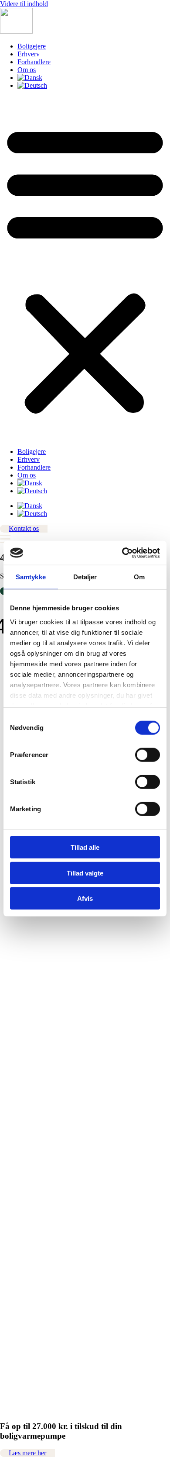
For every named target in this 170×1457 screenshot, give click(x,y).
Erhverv (28, 54)
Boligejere (31, 46)
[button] (85, 269)
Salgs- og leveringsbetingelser (41, 1064)
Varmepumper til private (33, 1033)
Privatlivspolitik (21, 1072)
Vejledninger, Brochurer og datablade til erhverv (66, 1009)
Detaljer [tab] (85, 577)
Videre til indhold (24, 3)
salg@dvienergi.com (28, 921)
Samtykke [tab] (31, 577)
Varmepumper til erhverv (34, 1041)
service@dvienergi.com (32, 959)
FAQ (7, 1056)
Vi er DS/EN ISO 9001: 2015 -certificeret (57, 1114)
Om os (26, 69)
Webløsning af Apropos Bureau (43, 1431)
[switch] (147, 755)
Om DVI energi (22, 1017)
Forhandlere (34, 62)
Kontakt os (15, 1025)
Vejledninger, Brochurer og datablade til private (65, 1001)
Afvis (85, 898)
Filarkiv (10, 993)
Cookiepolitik (18, 1080)
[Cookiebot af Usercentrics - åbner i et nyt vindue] (122, 552)
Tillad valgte (85, 872)
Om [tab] (139, 577)
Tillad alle (85, 847)
